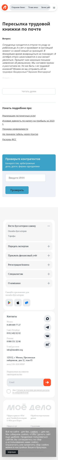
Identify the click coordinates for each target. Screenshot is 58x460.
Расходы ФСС (9, 139)
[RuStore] (26, 302)
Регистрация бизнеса (18, 264)
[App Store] (18, 302)
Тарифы (11, 236)
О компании (14, 283)
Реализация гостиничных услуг (19, 115)
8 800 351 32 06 (14, 341)
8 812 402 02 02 (14, 333)
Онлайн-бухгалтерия (17, 231)
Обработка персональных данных (40, 417)
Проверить (17, 190)
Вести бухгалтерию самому (22, 226)
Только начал (33, 7)
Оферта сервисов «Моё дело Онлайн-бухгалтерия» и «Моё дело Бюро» (17, 418)
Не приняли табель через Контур (20, 134)
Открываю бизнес (18, 7)
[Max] (47, 318)
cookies (34, 431)
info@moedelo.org (15, 350)
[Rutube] (47, 344)
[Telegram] (47, 327)
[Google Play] (9, 302)
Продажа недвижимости (15, 128)
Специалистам (15, 274)
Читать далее (29, 91)
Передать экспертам (18, 246)
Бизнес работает (47, 7)
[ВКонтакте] (47, 336)
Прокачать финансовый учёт (22, 255)
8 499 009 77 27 (14, 325)
